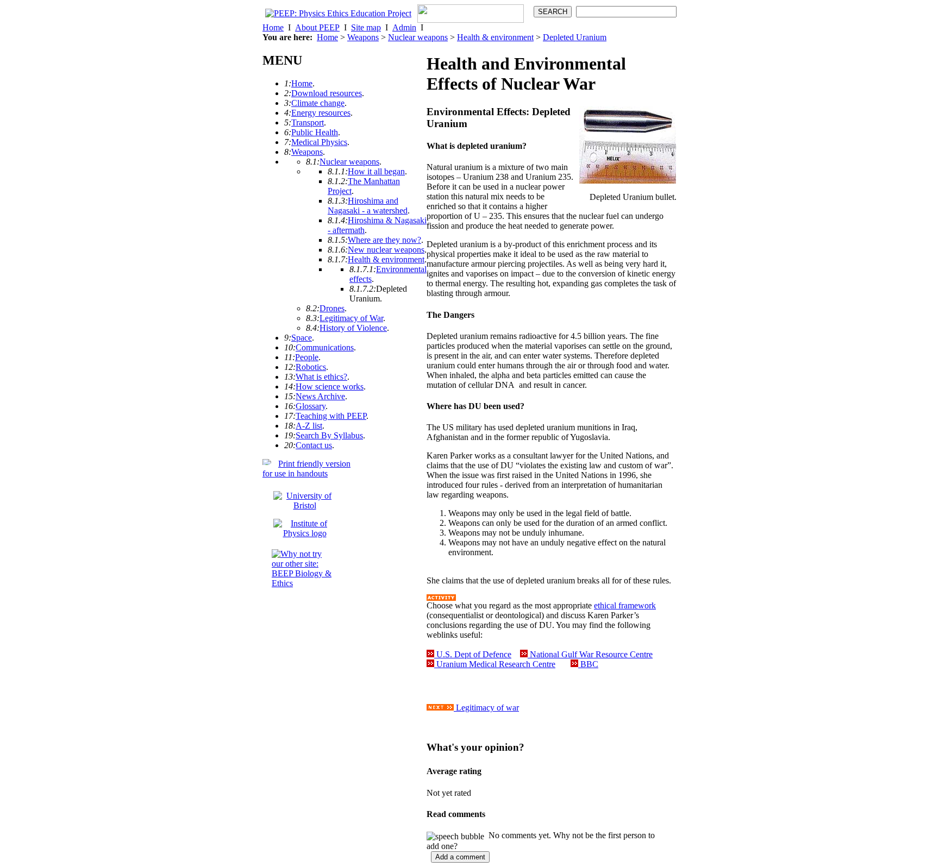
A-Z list (309, 425)
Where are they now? (384, 239)
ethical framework (625, 605)
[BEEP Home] (338, 13)
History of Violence (353, 327)
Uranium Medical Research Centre (494, 664)
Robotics (311, 367)
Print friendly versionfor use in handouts (306, 468)
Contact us (314, 445)
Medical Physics (319, 142)
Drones (332, 308)
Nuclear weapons (418, 37)
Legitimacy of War (351, 318)
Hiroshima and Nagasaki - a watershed (368, 205)
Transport (307, 122)
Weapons (363, 37)
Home (273, 27)
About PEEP (317, 27)
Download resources (326, 93)
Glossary (310, 406)
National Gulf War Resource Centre (590, 654)
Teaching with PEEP (331, 415)
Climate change (318, 103)
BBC (588, 664)
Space (301, 337)
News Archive (320, 396)
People (306, 357)
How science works (330, 386)
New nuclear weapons (386, 249)
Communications (325, 347)
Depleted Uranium (574, 37)
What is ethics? (321, 376)
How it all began (376, 171)
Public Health (314, 132)
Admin (404, 27)
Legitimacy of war (486, 707)
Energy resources (320, 112)
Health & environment (495, 37)
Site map (366, 27)
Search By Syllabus (329, 435)
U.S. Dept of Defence (472, 654)
